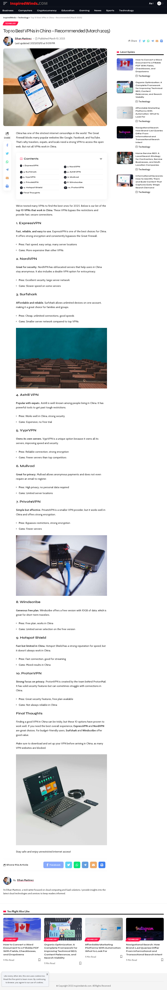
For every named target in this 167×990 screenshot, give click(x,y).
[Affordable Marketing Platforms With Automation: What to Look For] (125, 113)
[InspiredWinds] (29, 3)
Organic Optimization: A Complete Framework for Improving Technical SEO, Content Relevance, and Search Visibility (60, 951)
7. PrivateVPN (30, 182)
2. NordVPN (73, 166)
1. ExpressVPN (30, 165)
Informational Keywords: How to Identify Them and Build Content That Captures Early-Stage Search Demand (149, 182)
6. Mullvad (73, 177)
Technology (10, 23)
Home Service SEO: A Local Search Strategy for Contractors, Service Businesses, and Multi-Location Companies (149, 159)
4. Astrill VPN (74, 172)
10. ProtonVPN (76, 187)
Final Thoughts (31, 193)
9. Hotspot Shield (32, 187)
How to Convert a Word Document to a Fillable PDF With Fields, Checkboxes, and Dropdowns (149, 66)
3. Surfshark (30, 172)
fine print (16, 979)
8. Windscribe (75, 182)
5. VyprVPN (29, 177)
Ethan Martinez (23, 38)
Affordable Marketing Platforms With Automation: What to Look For (103, 948)
